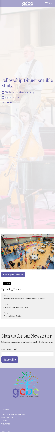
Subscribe (9, 359)
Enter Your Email (9, 349)
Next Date (7, 102)
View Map (5, 423)
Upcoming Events (11, 289)
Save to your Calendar (13, 274)
